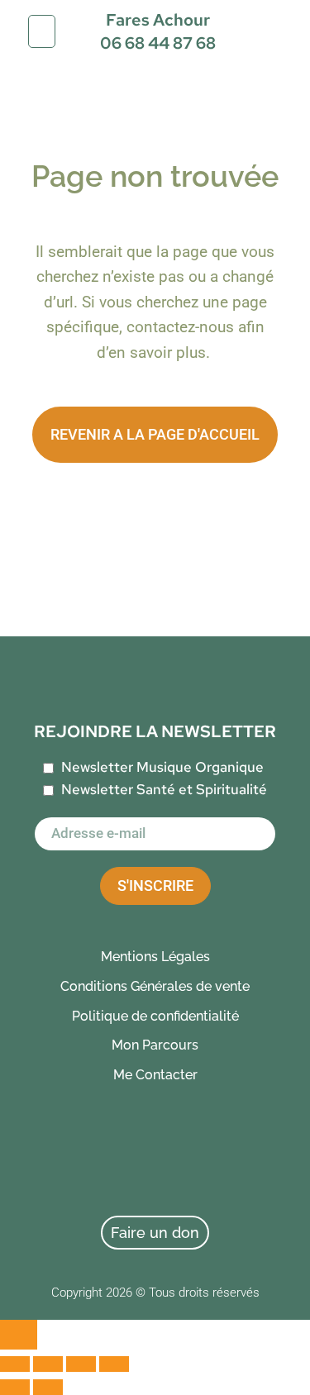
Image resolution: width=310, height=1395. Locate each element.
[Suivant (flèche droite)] (48, 1387)
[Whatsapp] (124, 1163)
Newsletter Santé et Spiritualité (164, 789)
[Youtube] (247, 1163)
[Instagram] (186, 1163)
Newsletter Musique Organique (162, 767)
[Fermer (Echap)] (114, 1364)
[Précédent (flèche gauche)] (15, 1387)
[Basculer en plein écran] (48, 1364)
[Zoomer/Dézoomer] (15, 1364)
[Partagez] (81, 1364)
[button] (42, 31)
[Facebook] (63, 1163)
